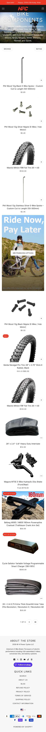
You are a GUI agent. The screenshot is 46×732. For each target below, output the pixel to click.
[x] (17, 659)
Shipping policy (23, 699)
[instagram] (21, 659)
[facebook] (14, 659)
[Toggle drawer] (3, 8)
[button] (10, 622)
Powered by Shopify (23, 727)
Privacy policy (23, 692)
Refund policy (23, 688)
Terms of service (23, 696)
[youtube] (24, 659)
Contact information (23, 703)
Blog (23, 684)
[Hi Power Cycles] (23, 8)
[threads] (31, 659)
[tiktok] (28, 659)
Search (23, 676)
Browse (7, 49)
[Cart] (43, 8)
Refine (39, 49)
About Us (23, 680)
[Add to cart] (41, 80)
